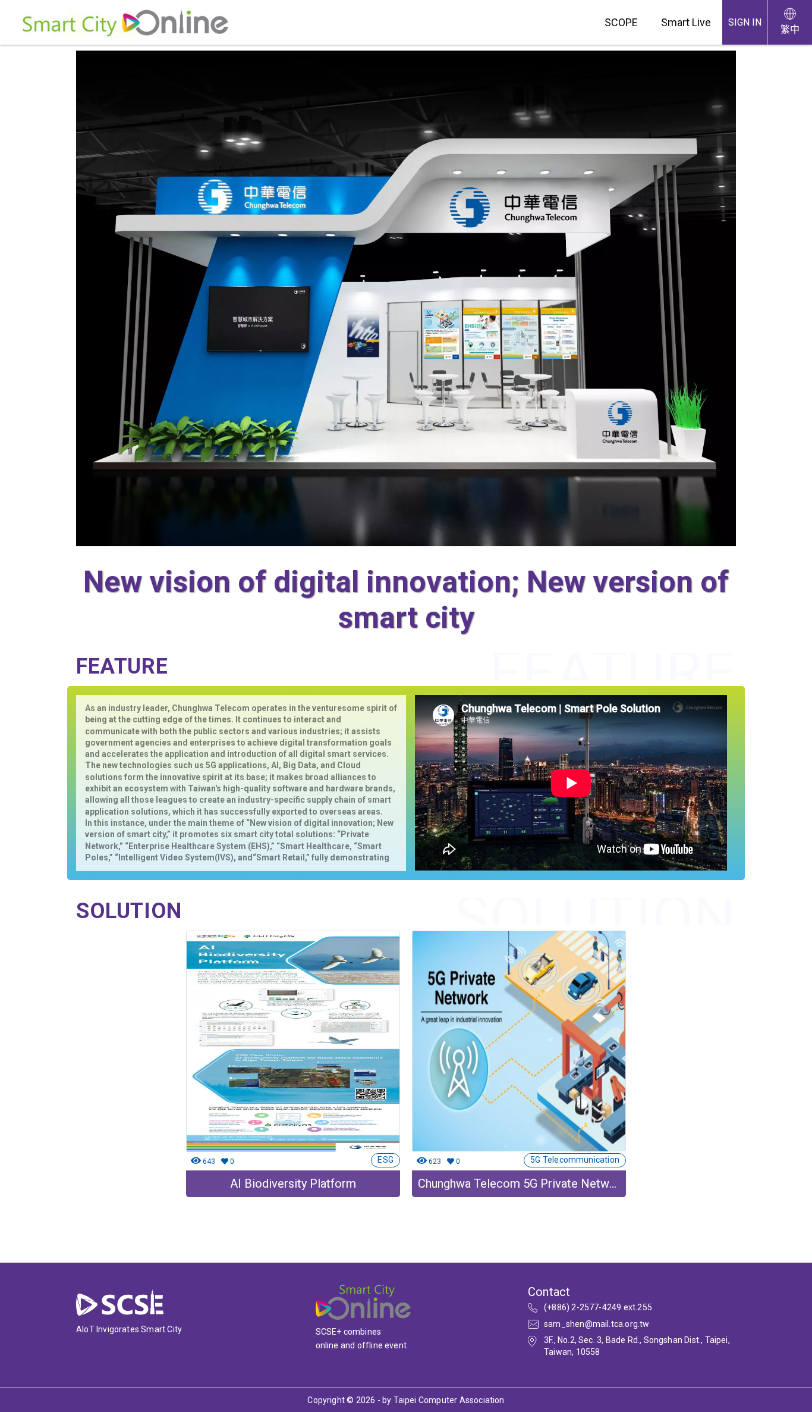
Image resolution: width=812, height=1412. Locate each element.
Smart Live (686, 22)
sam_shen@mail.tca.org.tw (597, 1324)
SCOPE (621, 22)
